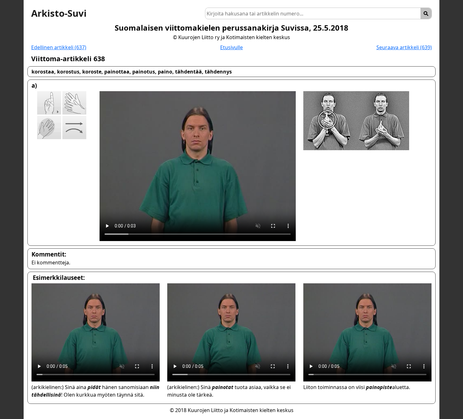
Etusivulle (231, 47)
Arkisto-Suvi (59, 13)
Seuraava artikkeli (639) (404, 47)
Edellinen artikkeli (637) (58, 47)
